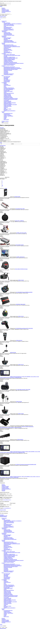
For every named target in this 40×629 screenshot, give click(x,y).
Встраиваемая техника (8, 50)
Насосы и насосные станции (9, 35)
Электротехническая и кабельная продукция (12, 46)
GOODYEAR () (3, 157)
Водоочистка (6, 48)
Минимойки (6, 78)
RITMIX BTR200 (19, 401)
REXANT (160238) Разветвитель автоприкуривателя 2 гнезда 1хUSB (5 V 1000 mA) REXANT (16, 427)
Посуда (5, 584)
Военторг (5, 109)
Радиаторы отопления (8, 70)
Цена (1, 142)
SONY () (2, 170)
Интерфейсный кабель (8, 27)
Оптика (5, 92)
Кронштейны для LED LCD (9, 29)
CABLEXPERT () (3, 152)
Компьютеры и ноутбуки (4, 36)
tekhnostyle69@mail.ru (7, 508)
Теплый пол (6, 569)
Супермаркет (4, 82)
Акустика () (2, 129)
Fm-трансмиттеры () (4, 136)
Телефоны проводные (8, 60)
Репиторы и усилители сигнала (9, 64)
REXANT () (2, 166)
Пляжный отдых (7, 114)
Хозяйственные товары (8, 91)
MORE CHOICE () (3, 162)
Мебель (5, 83)
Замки (5, 605)
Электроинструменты (8, 33)
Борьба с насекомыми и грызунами (10, 104)
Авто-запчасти (6, 77)
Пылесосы (6, 548)
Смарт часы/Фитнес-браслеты (9, 58)
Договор (3, 490)
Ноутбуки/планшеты (7, 37)
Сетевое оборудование (8, 40)
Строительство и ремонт (8, 97)
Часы (5, 86)
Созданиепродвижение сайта (3, 515)
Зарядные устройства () (5, 131)
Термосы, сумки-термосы (8, 613)
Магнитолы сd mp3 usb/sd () (5, 133)
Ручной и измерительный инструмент (10, 99)
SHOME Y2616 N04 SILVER (21, 232)
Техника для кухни (7, 47)
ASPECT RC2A (21, 316)
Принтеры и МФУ (7, 38)
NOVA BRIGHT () (3, 163)
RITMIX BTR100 (13, 352)
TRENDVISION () (3, 172)
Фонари (5, 116)
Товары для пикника (7, 115)
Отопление (6, 71)
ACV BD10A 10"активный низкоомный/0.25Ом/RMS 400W (25, 464)
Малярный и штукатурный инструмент (11, 98)
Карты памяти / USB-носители (9, 54)
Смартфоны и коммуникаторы (9, 57)
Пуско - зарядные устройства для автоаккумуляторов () (10, 141)
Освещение (6, 84)
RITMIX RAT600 (17, 196)
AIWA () (2, 147)
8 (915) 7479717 (7, 503)
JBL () (1, 159)
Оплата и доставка (5, 9)
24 (5, 188)
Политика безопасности (6, 11)
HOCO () (2, 158)
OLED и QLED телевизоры (9, 24)
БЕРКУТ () (2, 174)
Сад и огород (6, 100)
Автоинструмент (7, 81)
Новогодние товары (7, 606)
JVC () (1, 160)
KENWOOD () (2, 161)
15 (2, 185)
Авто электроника (7, 577)
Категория (2, 127)
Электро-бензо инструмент (4, 31)
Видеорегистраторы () (4, 138)
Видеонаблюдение (7, 28)
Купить (1, 200)
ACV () (1, 146)
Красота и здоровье (7, 49)
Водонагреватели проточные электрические (12, 67)
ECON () (2, 154)
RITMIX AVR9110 (20, 439)
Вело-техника (6, 119)
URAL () (2, 173)
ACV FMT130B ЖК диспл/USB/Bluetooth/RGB (24, 292)
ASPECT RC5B (21, 280)
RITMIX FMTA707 (19, 340)
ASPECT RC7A (21, 364)
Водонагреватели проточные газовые (11, 69)
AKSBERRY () (3, 148)
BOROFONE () (3, 151)
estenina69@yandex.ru (7, 499)
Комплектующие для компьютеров (10, 42)
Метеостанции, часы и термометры (10, 45)
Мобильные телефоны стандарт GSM (10, 555)
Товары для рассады (8, 106)
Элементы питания (7, 95)
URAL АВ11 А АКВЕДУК (19, 220)
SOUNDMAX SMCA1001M (20, 304)
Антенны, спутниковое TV (8, 526)
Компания (4, 8)
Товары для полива (7, 105)
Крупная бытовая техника (8, 44)
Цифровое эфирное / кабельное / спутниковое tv (12, 23)
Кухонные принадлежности (9, 87)
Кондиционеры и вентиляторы (9, 66)
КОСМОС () (2, 175)
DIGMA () (2, 153)
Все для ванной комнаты (8, 89)
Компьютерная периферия (9, 41)
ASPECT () (2, 149)
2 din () (1, 139)
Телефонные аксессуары (8, 61)
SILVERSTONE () (3, 169)
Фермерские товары (7, 103)
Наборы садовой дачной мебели (10, 102)
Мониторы (6, 39)
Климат (3, 65)
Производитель (3, 145)
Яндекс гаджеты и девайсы (9, 562)
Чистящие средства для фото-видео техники (12, 55)
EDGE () (2, 155)
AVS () (1, 150)
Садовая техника (7, 32)
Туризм (5, 117)
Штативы (5, 56)
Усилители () (2, 128)
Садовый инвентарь (7, 598)
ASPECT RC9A (21, 413)
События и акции (5, 487)
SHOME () (2, 168)
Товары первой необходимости (9, 110)
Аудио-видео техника (4, 21)
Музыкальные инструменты (9, 93)
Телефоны (4, 53)
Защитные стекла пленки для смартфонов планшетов (13, 63)
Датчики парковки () (4, 130)
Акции (1, 6)
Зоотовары (6, 107)
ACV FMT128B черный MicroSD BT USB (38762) (24, 328)
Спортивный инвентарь (8, 113)
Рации (5, 118)
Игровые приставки (7, 94)
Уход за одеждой (7, 51)
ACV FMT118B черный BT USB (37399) (23, 389)
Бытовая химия (7, 90)
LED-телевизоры (7, 22)
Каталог (3, 484)
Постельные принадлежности (9, 88)
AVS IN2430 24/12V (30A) (20, 208)
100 (6, 188)
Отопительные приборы (8, 74)
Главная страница (5, 121)
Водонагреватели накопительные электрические (13, 68)
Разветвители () (3, 135)
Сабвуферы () (3, 137)
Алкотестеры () (3, 140)
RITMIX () (2, 167)
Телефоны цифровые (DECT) (9, 59)
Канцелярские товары (8, 96)
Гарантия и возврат (5, 10)
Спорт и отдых (3, 112)
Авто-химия (6, 576)
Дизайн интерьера (7, 85)
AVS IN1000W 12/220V (20, 244)
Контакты (3, 12)
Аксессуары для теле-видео (9, 25)
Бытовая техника (3, 43)
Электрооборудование (8, 34)
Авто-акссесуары (7, 76)
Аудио (5, 26)
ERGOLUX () (2, 156)
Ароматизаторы (7, 80)
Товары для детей (7, 591)
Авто (3, 75)
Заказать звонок (3, 5)
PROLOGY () (3, 165)
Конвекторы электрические (9, 73)
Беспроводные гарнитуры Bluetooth (10, 62)
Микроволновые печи (8, 52)
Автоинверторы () (3, 134)
